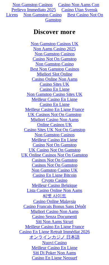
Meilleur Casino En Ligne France (54, 109)
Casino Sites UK (54, 84)
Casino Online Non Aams (54, 79)
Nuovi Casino (54, 242)
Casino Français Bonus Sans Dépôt (54, 206)
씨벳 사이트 (54, 195)
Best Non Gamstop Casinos (54, 69)
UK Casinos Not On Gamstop (54, 114)
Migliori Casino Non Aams (55, 119)
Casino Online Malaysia (54, 201)
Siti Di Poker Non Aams (54, 252)
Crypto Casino (54, 180)
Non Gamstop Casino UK (55, 170)
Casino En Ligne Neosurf (54, 257)
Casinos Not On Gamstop (54, 160)
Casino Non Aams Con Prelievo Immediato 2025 (55, 7)
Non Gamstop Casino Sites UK (54, 94)
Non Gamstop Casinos (33, 4)
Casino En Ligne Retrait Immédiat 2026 (54, 231)
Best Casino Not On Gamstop (74, 17)
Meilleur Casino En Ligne (54, 99)
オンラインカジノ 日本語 (54, 237)
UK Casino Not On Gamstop (54, 150)
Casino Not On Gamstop (55, 58)
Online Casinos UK (54, 124)
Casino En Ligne (55, 89)
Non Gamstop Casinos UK (55, 43)
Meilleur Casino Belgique (54, 185)
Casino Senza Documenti (54, 216)
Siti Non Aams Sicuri (54, 221)
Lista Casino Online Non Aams (54, 190)
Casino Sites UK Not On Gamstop (54, 129)
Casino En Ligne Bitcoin (55, 175)
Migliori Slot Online (54, 74)
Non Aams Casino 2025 (54, 48)
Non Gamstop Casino (42, 14)
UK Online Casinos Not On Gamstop (54, 155)
